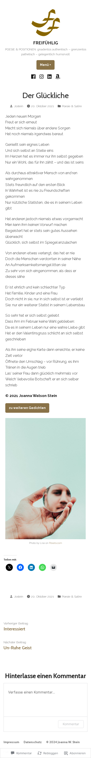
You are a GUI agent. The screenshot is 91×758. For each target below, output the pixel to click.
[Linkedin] (50, 76)
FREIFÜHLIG (45, 42)
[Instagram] (41, 76)
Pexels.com (55, 543)
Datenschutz (33, 742)
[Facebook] (33, 76)
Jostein (18, 106)
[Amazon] (57, 76)
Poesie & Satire (72, 106)
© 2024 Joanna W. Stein (63, 742)
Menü (47, 65)
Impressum (11, 742)
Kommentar (71, 724)
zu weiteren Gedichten (27, 408)
